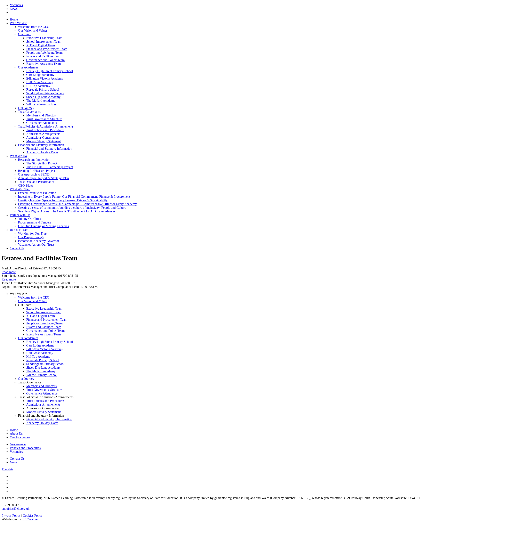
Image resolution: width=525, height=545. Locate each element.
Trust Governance (29, 111)
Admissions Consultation (42, 137)
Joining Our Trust (29, 218)
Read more (9, 272)
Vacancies (16, 5)
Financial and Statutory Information (41, 145)
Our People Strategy (31, 237)
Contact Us (17, 248)
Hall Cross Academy (39, 82)
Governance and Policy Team (45, 60)
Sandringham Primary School (45, 93)
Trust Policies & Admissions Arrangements (45, 126)
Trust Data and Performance (36, 182)
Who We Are (18, 23)
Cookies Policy (32, 515)
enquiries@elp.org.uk (16, 508)
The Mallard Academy (40, 100)
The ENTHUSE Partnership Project (49, 167)
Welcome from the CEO (33, 27)
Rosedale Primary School (42, 89)
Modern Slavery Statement (43, 141)
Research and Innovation (34, 159)
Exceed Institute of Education (37, 193)
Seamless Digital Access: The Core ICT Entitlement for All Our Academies (66, 211)
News (13, 8)
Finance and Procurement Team (46, 49)
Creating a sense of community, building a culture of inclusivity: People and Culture (72, 207)
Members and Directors (41, 115)
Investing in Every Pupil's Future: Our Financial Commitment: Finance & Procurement (74, 196)
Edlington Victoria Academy (44, 78)
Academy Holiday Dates (42, 152)
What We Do (18, 156)
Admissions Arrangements (43, 134)
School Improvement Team (43, 41)
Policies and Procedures (25, 448)
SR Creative (30, 519)
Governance (18, 444)
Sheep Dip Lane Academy (43, 97)
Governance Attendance (41, 122)
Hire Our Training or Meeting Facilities (43, 226)
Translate (7, 469)
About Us (16, 433)
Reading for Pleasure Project (36, 170)
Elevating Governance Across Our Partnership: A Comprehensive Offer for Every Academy (77, 204)
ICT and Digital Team (40, 45)
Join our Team (19, 229)
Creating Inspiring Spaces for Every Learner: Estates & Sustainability (62, 200)
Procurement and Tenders (34, 222)
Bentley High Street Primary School (49, 71)
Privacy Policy (11, 515)
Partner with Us (20, 215)
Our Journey (26, 108)
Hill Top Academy (38, 86)
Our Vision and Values (32, 30)
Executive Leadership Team (44, 38)
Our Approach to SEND (34, 174)
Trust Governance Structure (44, 119)
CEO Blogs (25, 185)
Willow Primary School (41, 104)
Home (14, 19)
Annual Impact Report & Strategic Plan (43, 178)
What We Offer (20, 189)
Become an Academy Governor (38, 241)
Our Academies (28, 67)
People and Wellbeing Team (44, 52)
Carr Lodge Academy (40, 74)
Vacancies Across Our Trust (36, 244)
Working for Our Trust (32, 233)
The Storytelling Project (41, 163)
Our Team (24, 34)
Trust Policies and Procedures (45, 130)
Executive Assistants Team (43, 63)
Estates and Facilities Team (43, 56)
